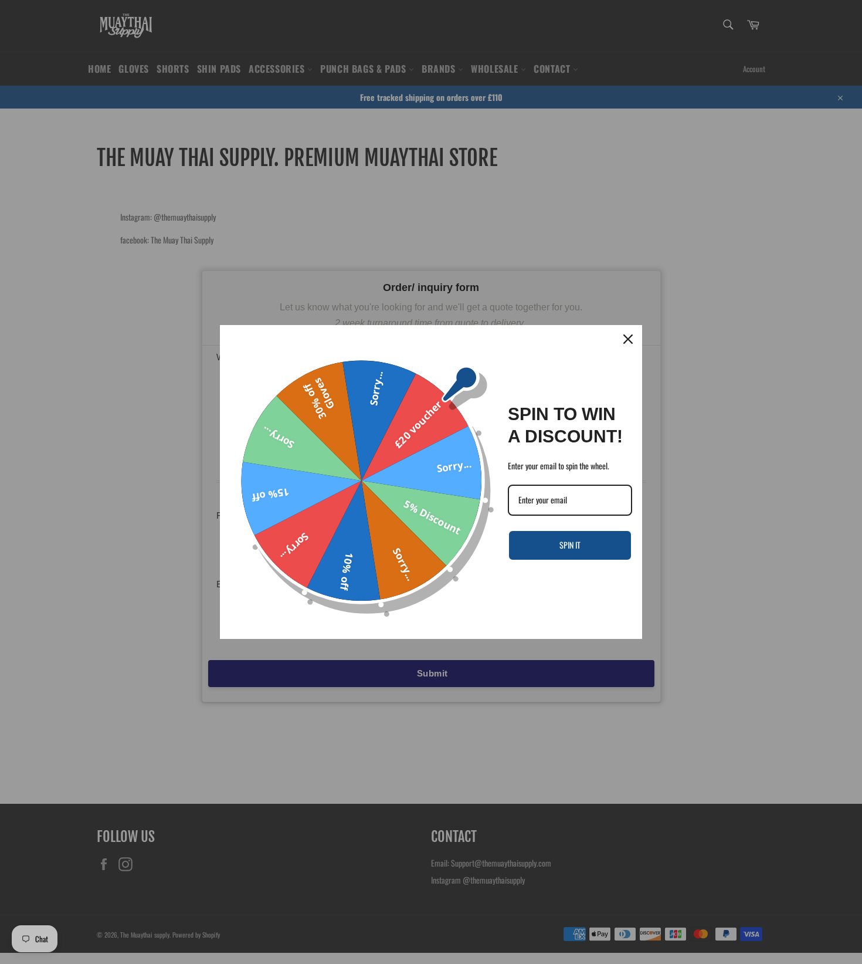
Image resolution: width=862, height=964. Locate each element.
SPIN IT (570, 545)
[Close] (628, 339)
